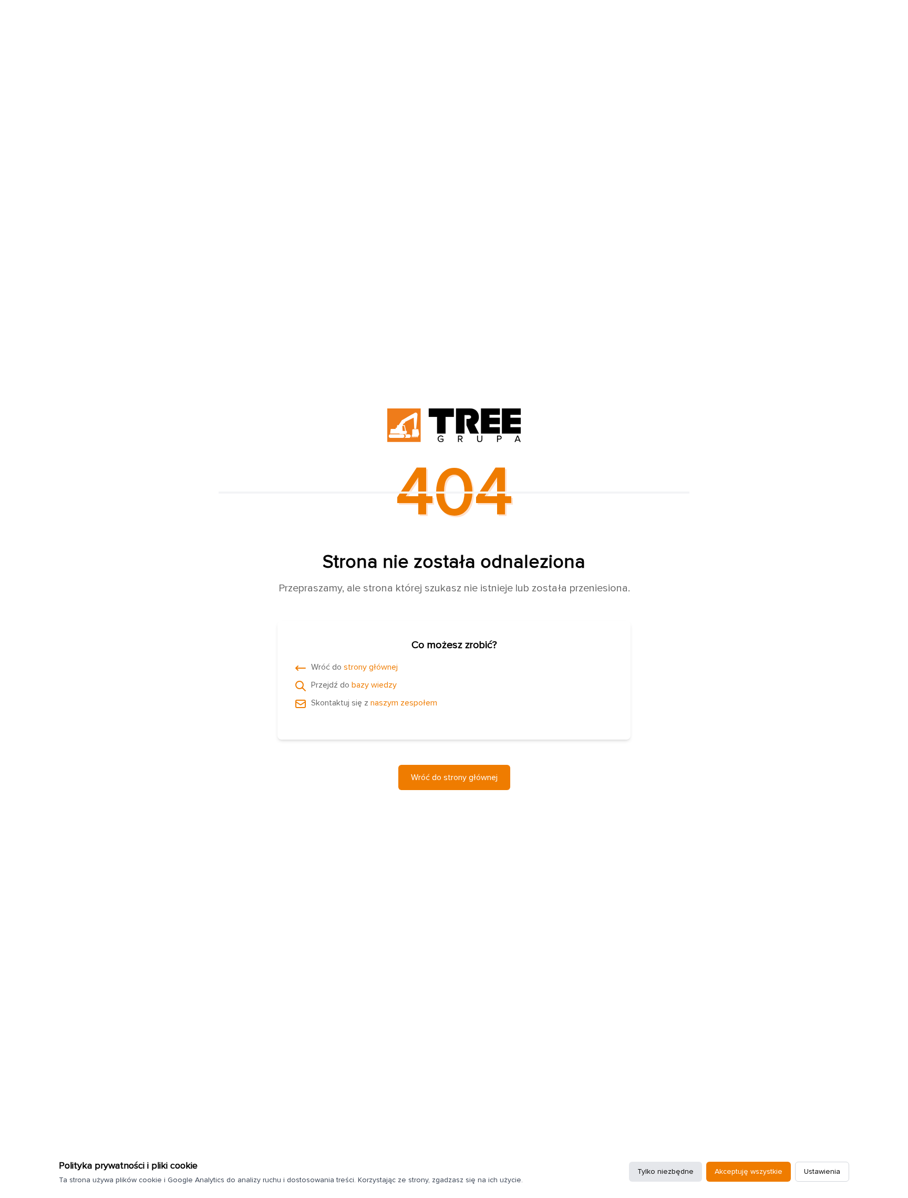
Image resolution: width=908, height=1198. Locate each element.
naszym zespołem (403, 703)
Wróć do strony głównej (454, 777)
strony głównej (371, 667)
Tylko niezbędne (665, 1171)
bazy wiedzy (374, 685)
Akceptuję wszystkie (748, 1171)
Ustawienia (822, 1171)
